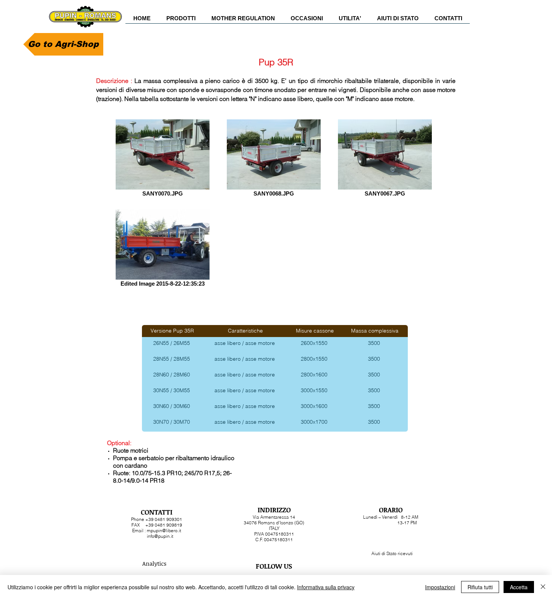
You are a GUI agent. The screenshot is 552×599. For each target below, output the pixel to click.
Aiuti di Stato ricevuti (392, 553)
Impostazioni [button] (440, 587)
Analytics (154, 563)
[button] (181, 20)
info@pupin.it (160, 536)
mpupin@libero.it (164, 530)
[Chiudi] (542, 587)
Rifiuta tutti (480, 587)
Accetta (519, 587)
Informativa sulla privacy (325, 587)
